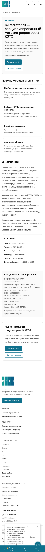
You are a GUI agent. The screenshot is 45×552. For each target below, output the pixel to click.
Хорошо (32, 537)
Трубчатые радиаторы (10, 413)
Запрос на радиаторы (10, 491)
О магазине (6, 498)
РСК (3, 455)
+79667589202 (19, 254)
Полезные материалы (10, 506)
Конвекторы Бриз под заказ (12, 416)
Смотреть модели (14, 69)
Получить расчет (10, 400)
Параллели (6, 466)
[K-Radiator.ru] (6, 4)
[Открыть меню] (40, 3)
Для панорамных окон (10, 433)
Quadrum (5, 469)
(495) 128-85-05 (18, 243)
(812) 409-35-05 (18, 247)
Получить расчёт (13, 62)
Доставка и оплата (9, 488)
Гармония (5, 444)
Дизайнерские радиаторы (11, 430)
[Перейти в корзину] (34, 3)
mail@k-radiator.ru (16, 251)
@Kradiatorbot (17, 258)
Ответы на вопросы (9, 495)
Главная (5, 12)
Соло (4, 462)
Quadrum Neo (7, 473)
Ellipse (4, 459)
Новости (5, 502)
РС (3, 451)
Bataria (4, 448)
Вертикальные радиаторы (11, 426)
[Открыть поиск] (28, 3)
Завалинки (6, 477)
